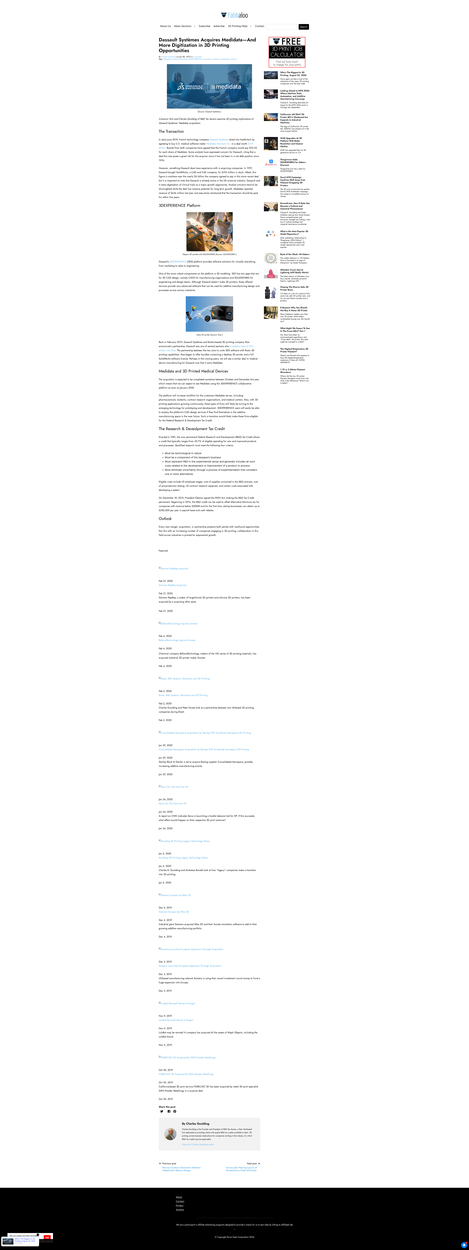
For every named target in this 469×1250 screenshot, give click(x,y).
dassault (216, 59)
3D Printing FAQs (237, 26)
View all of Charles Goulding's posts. (198, 1144)
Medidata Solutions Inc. (218, 144)
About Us (165, 26)
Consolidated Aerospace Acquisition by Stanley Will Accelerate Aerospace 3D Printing (204, 749)
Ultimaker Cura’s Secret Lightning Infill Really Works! (294, 271)
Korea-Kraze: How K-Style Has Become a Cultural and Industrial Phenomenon (295, 206)
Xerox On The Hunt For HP (172, 803)
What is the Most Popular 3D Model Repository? (294, 233)
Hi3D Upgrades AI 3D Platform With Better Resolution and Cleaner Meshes (291, 142)
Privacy (179, 1205)
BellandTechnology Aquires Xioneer (177, 640)
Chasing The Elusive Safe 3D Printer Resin (294, 288)
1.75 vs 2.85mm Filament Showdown (292, 371)
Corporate (197, 56)
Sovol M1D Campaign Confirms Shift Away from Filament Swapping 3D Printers (292, 181)
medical (233, 59)
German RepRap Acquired (172, 585)
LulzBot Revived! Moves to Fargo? (176, 1020)
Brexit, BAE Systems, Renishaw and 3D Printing (183, 695)
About (179, 1197)
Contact (259, 26)
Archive (180, 1209)
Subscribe (204, 26)
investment (225, 59)
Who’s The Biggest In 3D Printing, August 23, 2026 (293, 74)
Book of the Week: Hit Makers (294, 254)
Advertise (219, 26)
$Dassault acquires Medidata (175, 59)
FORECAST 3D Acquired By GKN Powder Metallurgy (186, 1074)
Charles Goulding (168, 56)
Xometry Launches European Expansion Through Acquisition (190, 966)
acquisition (207, 59)
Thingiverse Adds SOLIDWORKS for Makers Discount (293, 162)
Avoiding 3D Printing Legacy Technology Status (183, 857)
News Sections (182, 26)
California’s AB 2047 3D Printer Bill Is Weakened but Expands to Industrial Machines (294, 118)
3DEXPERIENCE (195, 59)
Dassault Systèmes (219, 139)
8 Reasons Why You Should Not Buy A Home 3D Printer (294, 309)
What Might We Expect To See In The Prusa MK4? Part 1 (295, 330)
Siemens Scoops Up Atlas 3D (174, 912)
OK (47, 1238)
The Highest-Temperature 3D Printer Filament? (294, 350)
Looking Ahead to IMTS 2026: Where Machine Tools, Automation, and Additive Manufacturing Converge (295, 94)
